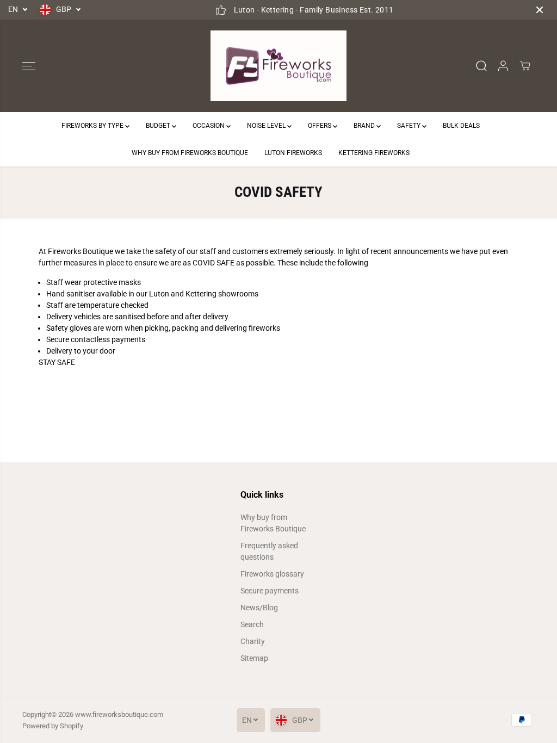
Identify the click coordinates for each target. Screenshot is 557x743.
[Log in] (503, 66)
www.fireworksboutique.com (119, 714)
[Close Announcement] (539, 10)
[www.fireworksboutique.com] (278, 66)
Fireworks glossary (272, 573)
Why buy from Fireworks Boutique (273, 523)
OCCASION (209, 125)
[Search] (481, 66)
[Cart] (525, 66)
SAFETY (409, 125)
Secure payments (269, 590)
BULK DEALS (461, 125)
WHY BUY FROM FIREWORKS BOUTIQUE (190, 153)
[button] (28, 65)
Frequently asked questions (269, 551)
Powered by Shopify (52, 726)
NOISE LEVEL (267, 125)
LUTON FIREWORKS (293, 153)
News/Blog (259, 607)
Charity (252, 641)
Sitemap (254, 658)
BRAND (365, 125)
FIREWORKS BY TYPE (93, 125)
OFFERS (320, 125)
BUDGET (159, 125)
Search (252, 624)
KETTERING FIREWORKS (374, 153)
